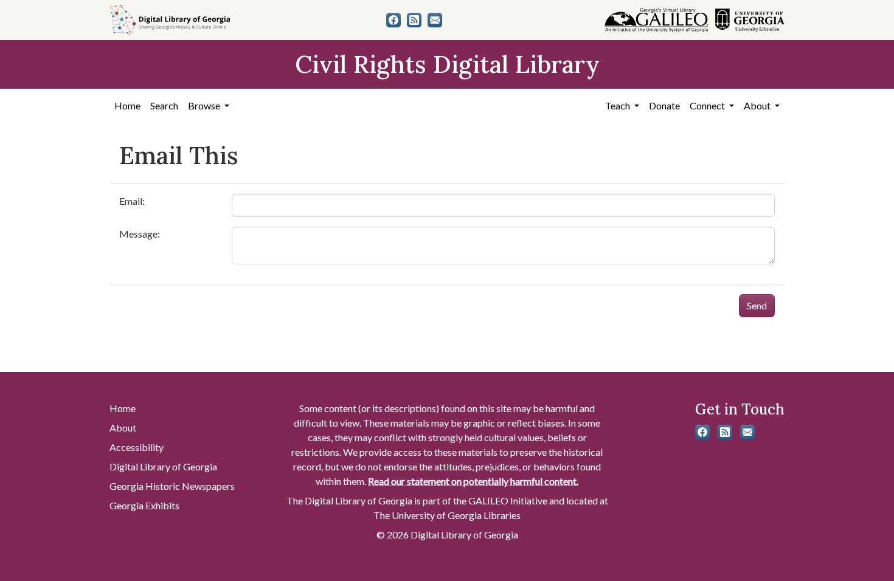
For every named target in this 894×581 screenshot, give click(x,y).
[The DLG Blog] (414, 20)
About (122, 427)
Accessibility (136, 447)
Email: (132, 201)
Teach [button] (618, 105)
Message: (139, 233)
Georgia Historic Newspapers (172, 486)
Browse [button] (205, 105)
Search (164, 105)
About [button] (758, 105)
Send (757, 305)
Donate (664, 105)
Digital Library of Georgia (163, 466)
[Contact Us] (435, 20)
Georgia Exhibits (144, 505)
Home (127, 105)
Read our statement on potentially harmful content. (473, 481)
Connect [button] (708, 105)
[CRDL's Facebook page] (393, 20)
